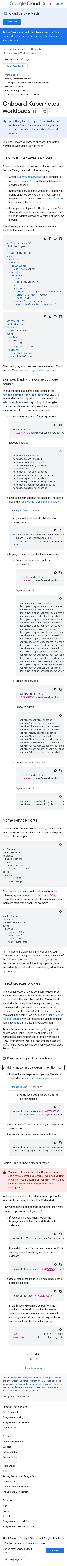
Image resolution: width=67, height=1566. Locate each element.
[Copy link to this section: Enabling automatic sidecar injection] (59, 1068)
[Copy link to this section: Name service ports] (40, 821)
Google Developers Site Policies (25, 1387)
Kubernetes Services (29, 176)
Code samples (10, 1481)
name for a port (55, 198)
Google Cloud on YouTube (16, 1521)
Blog (5, 1506)
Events (6, 1511)
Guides (33, 53)
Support (7, 1447)
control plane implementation (43, 501)
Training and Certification (15, 1492)
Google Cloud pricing (13, 1417)
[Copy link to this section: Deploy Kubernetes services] (56, 158)
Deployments (20, 181)
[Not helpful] (27, 59)
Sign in (59, 4)
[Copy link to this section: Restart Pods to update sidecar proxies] (52, 1163)
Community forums (13, 1441)
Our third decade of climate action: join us (25, 1543)
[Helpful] (22, 59)
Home (5, 49)
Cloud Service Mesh (24, 13)
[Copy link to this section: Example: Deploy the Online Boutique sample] (16, 384)
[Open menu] (5, 4)
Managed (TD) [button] (19, 510)
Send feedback (15, 66)
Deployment (32, 1211)
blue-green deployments (31, 1176)
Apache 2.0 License (41, 1384)
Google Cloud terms (54, 1538)
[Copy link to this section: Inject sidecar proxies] (43, 984)
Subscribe (55, 1550)
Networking (36, 49)
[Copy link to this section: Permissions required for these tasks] (55, 1058)
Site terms (35, 1538)
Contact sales (10, 1427)
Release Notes (10, 1452)
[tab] (19, 510)
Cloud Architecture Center (16, 1486)
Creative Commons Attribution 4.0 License (31, 1381)
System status (10, 1457)
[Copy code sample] (50, 238)
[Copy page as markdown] (45, 111)
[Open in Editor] (55, 238)
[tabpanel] (36, 533)
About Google (10, 1538)
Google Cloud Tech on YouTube (18, 1526)
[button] (33, 1058)
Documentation (20, 49)
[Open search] (44, 4)
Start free (12, 21)
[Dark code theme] (44, 238)
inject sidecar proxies (44, 370)
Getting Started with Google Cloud (20, 1476)
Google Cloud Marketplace (16, 1422)
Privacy (23, 1538)
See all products (11, 1412)
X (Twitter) (8, 1516)
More (36, 510)
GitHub (6, 1471)
